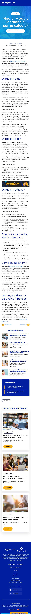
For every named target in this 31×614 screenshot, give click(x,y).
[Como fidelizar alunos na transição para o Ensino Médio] (15, 462)
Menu (3, 3)
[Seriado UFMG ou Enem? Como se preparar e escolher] (15, 503)
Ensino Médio (15, 13)
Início (10, 43)
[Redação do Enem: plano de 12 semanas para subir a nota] (15, 421)
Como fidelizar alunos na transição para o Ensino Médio (15, 391)
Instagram (15, 593)
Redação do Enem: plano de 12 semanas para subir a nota (15, 387)
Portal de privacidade (15, 603)
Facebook (15, 589)
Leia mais (8, 446)
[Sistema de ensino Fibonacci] (10, 3)
